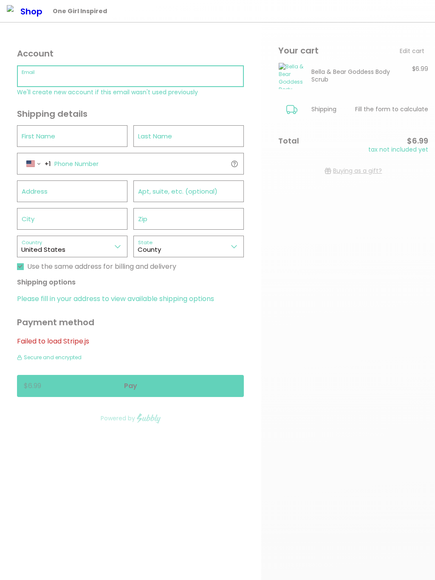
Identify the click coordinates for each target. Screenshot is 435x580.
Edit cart (412, 51)
